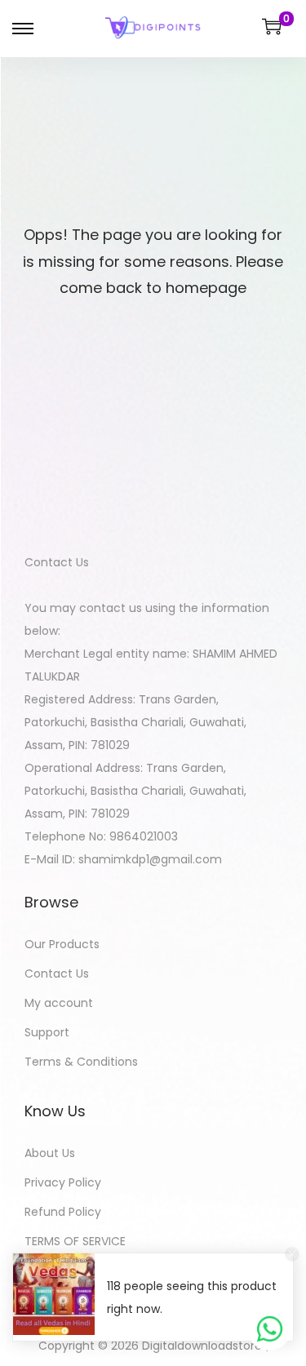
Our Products (62, 944)
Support (46, 1032)
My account (58, 1003)
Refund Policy (62, 1212)
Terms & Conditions (81, 1061)
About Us (49, 1153)
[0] (272, 26)
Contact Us (56, 973)
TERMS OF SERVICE (75, 1241)
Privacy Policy (62, 1182)
